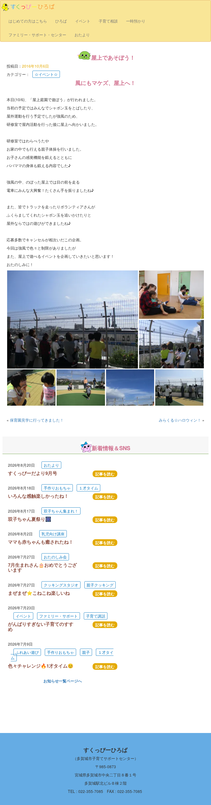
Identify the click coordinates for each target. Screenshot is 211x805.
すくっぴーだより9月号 (32, 473)
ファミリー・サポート (58, 616)
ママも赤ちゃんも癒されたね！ (40, 541)
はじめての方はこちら (28, 21)
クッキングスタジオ (61, 585)
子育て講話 (95, 616)
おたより (82, 34)
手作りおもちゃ (57, 488)
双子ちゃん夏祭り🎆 (29, 519)
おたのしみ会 (55, 557)
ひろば (61, 21)
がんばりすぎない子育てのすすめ (40, 626)
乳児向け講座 (53, 533)
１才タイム (88, 488)
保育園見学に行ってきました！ (37, 420)
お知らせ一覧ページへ (62, 681)
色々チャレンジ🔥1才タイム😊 (40, 665)
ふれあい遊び (27, 652)
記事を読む (105, 474)
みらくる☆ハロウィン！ (180, 420)
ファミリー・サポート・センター (37, 34)
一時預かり (135, 21)
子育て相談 (108, 21)
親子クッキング (100, 585)
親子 (86, 652)
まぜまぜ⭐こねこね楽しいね (39, 593)
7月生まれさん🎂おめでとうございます (42, 567)
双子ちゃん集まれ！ (61, 511)
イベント (82, 21)
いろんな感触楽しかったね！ (38, 496)
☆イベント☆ (46, 74)
